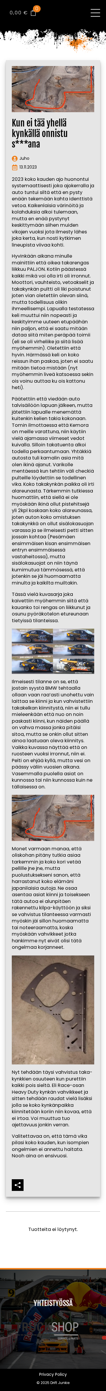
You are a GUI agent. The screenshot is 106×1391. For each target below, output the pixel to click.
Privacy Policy (53, 1374)
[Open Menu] (95, 13)
